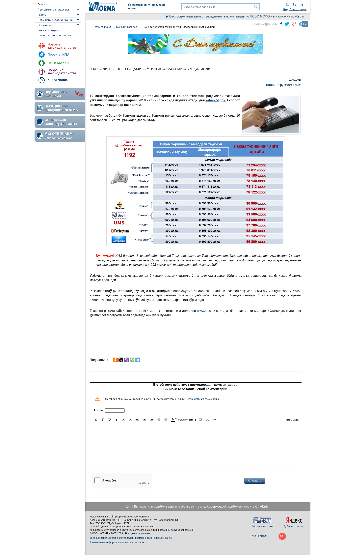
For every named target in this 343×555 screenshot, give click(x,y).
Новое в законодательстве (62, 46)
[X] (121, 360)
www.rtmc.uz (206, 310)
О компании (45, 25)
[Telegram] (137, 360)
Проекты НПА (58, 54)
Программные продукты (53, 9)
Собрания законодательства (62, 72)
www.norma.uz (103, 26)
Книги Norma (57, 80)
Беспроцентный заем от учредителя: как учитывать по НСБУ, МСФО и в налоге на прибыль (228, 16)
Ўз (294, 5)
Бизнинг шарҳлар (126, 26)
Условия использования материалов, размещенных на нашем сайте (131, 537)
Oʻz (301, 5)
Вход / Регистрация (294, 9)
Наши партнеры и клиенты (55, 35)
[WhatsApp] (132, 360)
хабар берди (215, 100)
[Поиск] (256, 7)
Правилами (193, 398)
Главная (43, 4)
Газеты (42, 14)
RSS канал (259, 536)
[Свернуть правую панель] (305, 24)
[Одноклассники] (115, 360)
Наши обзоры (58, 63)
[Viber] (126, 360)
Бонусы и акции (48, 30)
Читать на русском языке (283, 85)
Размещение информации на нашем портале (117, 542)
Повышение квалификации (55, 19)
